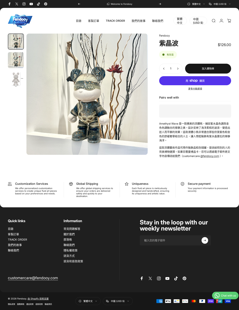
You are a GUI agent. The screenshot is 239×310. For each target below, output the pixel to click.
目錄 (10, 229)
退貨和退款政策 (73, 261)
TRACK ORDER (17, 239)
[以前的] (79, 4)
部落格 (68, 239)
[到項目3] (16, 79)
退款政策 (39, 304)
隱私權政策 (71, 250)
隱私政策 (11, 304)
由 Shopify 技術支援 (38, 298)
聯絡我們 (13, 250)
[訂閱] (205, 240)
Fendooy (164, 35)
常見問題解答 (72, 229)
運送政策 (30, 304)
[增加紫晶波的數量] (178, 68)
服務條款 (20, 304)
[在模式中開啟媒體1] (87, 94)
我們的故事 (15, 245)
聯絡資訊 (48, 304)
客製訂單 (13, 234)
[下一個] (160, 4)
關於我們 (69, 234)
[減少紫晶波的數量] (163, 68)
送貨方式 (69, 256)
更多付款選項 (195, 88)
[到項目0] (16, 42)
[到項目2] (16, 60)
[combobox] (196, 4)
